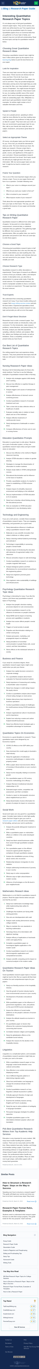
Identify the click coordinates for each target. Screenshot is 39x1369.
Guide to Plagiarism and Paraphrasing (15, 1250)
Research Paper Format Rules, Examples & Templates (17, 1288)
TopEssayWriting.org (9, 1306)
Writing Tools (7, 1263)
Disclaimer (8, 1343)
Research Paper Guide (23, 8)
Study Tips (6, 1256)
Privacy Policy (28, 1343)
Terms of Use (9, 1347)
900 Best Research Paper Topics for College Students (17, 1277)
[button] (3, 3)
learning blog (7, 60)
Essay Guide (7, 1241)
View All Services (19, 1327)
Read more (31, 1201)
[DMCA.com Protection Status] (19, 1357)
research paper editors (10, 821)
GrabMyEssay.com (9, 1310)
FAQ (25, 1340)
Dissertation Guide (9, 1247)
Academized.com (8, 1314)
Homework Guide (8, 1259)
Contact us (8, 1340)
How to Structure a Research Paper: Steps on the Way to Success (17, 1185)
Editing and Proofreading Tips (12, 1253)
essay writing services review (20, 303)
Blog (5, 8)
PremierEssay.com (9, 1321)
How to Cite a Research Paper (12, 1292)
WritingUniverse (8, 1317)
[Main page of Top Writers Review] (19, 3)
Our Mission (8, 1352)
